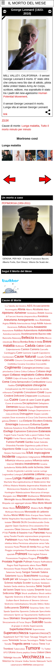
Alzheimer (20, 312)
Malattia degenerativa (29, 485)
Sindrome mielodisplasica (16, 604)
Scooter (27, 582)
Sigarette (9, 597)
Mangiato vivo (9, 496)
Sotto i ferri (44, 608)
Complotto (17, 392)
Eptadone (17, 428)
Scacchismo (31, 575)
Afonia (21, 309)
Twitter (47, 649)
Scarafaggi (44, 576)
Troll (48, 644)
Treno (42, 643)
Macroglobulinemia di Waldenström (29, 482)
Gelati (36, 442)
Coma (5, 381)
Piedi (47, 547)
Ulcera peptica (23, 652)
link (5, 114)
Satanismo (10, 575)
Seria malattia (27, 590)
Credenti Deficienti (14, 395)
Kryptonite (19, 471)
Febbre (41, 435)
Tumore (32, 648)
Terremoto (13, 640)
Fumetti (19, 441)
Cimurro (19, 360)
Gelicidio (44, 442)
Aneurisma (10, 319)
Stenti (6, 618)
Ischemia (39, 467)
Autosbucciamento (12, 334)
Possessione (12, 558)
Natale (47, 515)
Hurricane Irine (19, 453)
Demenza (12, 406)
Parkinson (11, 539)
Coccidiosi (30, 364)
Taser (26, 637)
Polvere (43, 554)
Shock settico (45, 593)
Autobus (18, 330)
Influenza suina (41, 460)
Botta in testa (35, 341)
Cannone (27, 353)
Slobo (47, 604)
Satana (44, 572)
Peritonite (34, 539)
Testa (42, 640)
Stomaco (14, 618)
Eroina (31, 427)
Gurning (48, 449)
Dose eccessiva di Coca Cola (24, 417)
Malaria (14, 485)
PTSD (5, 533)
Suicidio (37, 622)
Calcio (40, 345)
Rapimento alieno (27, 565)
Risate (18, 569)
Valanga (7, 657)
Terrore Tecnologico (29, 640)
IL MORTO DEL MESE (27, 3)
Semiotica (30, 586)
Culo (6, 400)
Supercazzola (36, 626)
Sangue (26, 572)
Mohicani (9, 512)
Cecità (48, 356)
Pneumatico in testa (34, 550)
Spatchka (14, 611)
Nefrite (5, 518)
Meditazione (33, 496)
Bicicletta (40, 337)
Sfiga (18, 593)
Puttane (36, 561)
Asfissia (22, 327)
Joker (47, 467)
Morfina (7, 515)
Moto (22, 515)
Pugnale (18, 561)
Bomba (24, 341)
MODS (45, 478)
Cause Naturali (25, 356)
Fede (47, 435)
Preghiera (23, 558)
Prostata (7, 561)
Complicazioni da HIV (15, 389)
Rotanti (24, 569)
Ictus (29, 452)
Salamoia (10, 572)
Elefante (27, 420)
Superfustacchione (20, 629)
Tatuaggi (34, 637)
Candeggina (10, 353)
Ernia (25, 428)
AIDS (30, 305)
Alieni (46, 309)
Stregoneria (44, 618)
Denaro (22, 407)
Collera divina (43, 374)
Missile (48, 503)
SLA (31, 568)
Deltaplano (44, 403)
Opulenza (23, 526)
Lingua (48, 474)
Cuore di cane (26, 399)
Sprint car (19, 615)
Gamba (29, 442)
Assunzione (7, 330)
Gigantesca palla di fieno (36, 445)
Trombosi (8, 648)
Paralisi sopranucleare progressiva (33, 536)
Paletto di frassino (18, 532)
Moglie (47, 508)
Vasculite (17, 657)
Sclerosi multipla (13, 582)
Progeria (32, 558)
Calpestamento (13, 349)
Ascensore (12, 327)
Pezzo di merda (28, 546)
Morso (14, 515)
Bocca (16, 341)
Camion (25, 349)
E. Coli (19, 421)
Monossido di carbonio (37, 511)
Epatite (44, 424)
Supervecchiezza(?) (40, 633)
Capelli (35, 353)
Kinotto (10, 471)
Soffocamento (11, 607)
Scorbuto (36, 583)
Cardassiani (8, 357)
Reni (44, 565)
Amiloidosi (32, 313)
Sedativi (7, 586)
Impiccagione (42, 452)
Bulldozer (19, 346)
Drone (12, 420)
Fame (13, 435)
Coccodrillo (41, 364)
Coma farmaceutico (20, 381)
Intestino (19, 463)
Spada (7, 611)
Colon (8, 378)
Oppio (16, 526)
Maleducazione (23, 492)
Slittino (40, 604)
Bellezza (27, 337)
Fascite (20, 435)
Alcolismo (38, 309)
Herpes (7, 453)
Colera (17, 371)
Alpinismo (8, 312)
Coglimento (12, 367)
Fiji (34, 438)
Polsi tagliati (33, 554)
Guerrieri (39, 449)
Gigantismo (8, 448)
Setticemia (8, 593)
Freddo (46, 438)
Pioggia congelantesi (15, 550)
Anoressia (44, 319)
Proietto (42, 558)
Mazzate (22, 495)
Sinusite (33, 604)
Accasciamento (41, 305)
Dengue (30, 407)
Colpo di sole (34, 378)
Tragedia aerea (21, 643)
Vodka (26, 661)
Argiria (6, 323)
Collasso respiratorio (22, 374)
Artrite (40, 323)
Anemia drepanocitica (26, 316)
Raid (16, 565)
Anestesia (43, 316)
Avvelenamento (29, 333)
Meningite (9, 499)
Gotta (31, 449)
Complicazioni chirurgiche (30, 385)
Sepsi (17, 589)
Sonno (24, 607)
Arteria (12, 323)
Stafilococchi (44, 615)
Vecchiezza (33, 656)
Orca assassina (36, 526)
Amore (40, 312)
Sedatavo (45, 583)
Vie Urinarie (16, 661)
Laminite (28, 471)
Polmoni (21, 554)
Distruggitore (26, 413)
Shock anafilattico (29, 593)
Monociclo (19, 512)
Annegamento (26, 319)
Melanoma (45, 496)
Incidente (8, 456)
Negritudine (14, 518)
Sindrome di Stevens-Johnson (34, 600)
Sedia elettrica (18, 586)
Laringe (43, 471)
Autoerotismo (30, 330)
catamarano (16, 665)
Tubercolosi (19, 649)
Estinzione (32, 431)
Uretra (33, 652)
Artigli (33, 323)
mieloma (27, 664)
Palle (30, 533)
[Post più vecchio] (45, 186)
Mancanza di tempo (40, 492)
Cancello (44, 349)
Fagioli (7, 435)
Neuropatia (25, 518)
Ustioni (40, 652)
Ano (37, 320)
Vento (48, 657)
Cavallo (40, 357)
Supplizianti (8, 637)
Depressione (10, 410)
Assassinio (40, 326)
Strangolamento (29, 618)
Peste (16, 547)
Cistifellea (12, 364)
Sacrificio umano (42, 569)
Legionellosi (8, 474)
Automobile (45, 330)
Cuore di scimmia (13, 403)
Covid (40, 392)
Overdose (44, 529)
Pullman (27, 561)
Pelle (26, 540)
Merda (18, 499)
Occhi (24, 522)
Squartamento (31, 615)
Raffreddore (46, 561)
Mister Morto (9, 508)
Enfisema (35, 424)
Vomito (32, 661)
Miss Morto (38, 503)
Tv (42, 649)
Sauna (20, 576)
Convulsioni (30, 392)
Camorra (34, 349)
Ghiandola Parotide (15, 445)
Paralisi (13, 536)
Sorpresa (34, 608)
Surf (17, 637)
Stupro (28, 622)
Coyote (48, 392)
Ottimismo (25, 529)
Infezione (46, 456)
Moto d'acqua (31, 515)
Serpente (39, 589)
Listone (8, 478)
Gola (18, 448)
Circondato (28, 360)
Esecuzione (43, 427)
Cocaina (21, 364)
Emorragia (12, 424)
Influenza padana (24, 460)
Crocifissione (44, 396)
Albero (29, 309)
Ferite (16, 438)
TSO (21, 637)
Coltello (44, 378)
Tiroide (48, 640)
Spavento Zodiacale (29, 611)
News (35, 518)
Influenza (10, 460)
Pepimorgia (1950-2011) (16, 203)
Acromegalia (11, 309)
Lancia (36, 471)
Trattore (34, 644)
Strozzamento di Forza (13, 622)
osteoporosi (38, 665)
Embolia (47, 420)
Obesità (16, 522)
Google (25, 449)
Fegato (8, 438)
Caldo (48, 345)
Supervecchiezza (15, 633)
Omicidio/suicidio (35, 522)
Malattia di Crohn (28, 489)
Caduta (30, 345)
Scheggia (23, 579)
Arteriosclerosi (23, 323)
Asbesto (47, 323)
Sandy (18, 572)
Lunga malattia (30, 125)
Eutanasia (45, 431)
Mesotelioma (29, 499)
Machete (8, 482)
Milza (47, 499)
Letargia (18, 474)
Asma (30, 327)
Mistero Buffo (37, 508)
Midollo (40, 499)
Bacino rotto (44, 333)
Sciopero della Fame (41, 579)
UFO (5, 652)
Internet (10, 464)
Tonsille (7, 644)
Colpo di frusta (20, 378)
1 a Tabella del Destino (15, 306)
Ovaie (34, 529)
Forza (39, 438)
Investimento (32, 463)
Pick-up (40, 547)
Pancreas (39, 532)
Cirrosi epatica (42, 360)
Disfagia (32, 410)
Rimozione (9, 569)
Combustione (38, 381)
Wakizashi (41, 661)
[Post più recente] (9, 186)
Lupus (38, 478)
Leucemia (28, 474)
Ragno (10, 565)
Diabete (22, 410)
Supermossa (39, 629)
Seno (39, 586)
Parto (20, 540)
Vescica (6, 661)
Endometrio (24, 424)
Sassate (35, 572)
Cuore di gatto (42, 399)
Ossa (17, 529)
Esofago (8, 431)
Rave (38, 565)
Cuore (13, 399)
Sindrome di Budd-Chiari (25, 597)
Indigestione (22, 457)
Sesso (48, 590)
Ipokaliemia (9, 467)
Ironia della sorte (24, 467)
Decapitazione (30, 403)
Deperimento (41, 406)
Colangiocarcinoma (32, 367)
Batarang (16, 338)
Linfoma (40, 474)
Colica (24, 371)
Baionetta (7, 338)
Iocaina (43, 464)
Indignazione (34, 457)
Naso (41, 515)
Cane (19, 352)
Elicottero (38, 420)
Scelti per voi (10, 579)
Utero (48, 652)
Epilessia (8, 428)
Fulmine (10, 442)
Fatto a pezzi (31, 435)
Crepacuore (31, 395)
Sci (29, 579)
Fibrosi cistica (26, 438)
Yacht (49, 661)
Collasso (31, 371)
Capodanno (44, 353)
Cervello (9, 360)
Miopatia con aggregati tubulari (17, 503)
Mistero (22, 507)
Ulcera (11, 652)
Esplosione (20, 431)
